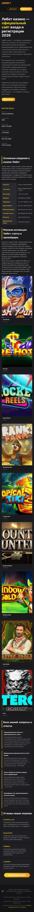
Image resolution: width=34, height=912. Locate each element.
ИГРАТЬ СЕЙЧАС (8, 99)
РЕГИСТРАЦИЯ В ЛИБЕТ (17, 875)
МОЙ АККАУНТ (13, 9)
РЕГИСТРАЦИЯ (26, 9)
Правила (23, 907)
